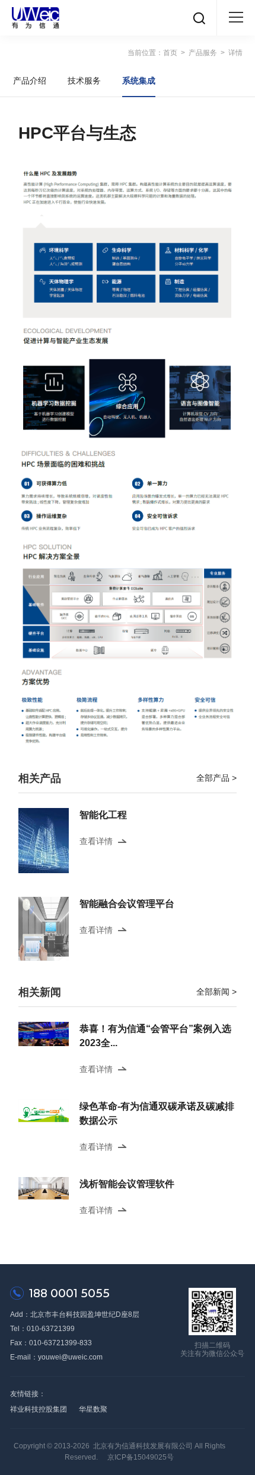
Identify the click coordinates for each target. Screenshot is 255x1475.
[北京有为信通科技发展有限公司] (35, 17)
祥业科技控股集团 (38, 1409)
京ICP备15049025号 (140, 1457)
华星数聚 (93, 1409)
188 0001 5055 (69, 1293)
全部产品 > (216, 778)
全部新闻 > (216, 991)
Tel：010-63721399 (42, 1329)
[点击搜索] (199, 18)
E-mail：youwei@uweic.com (56, 1357)
